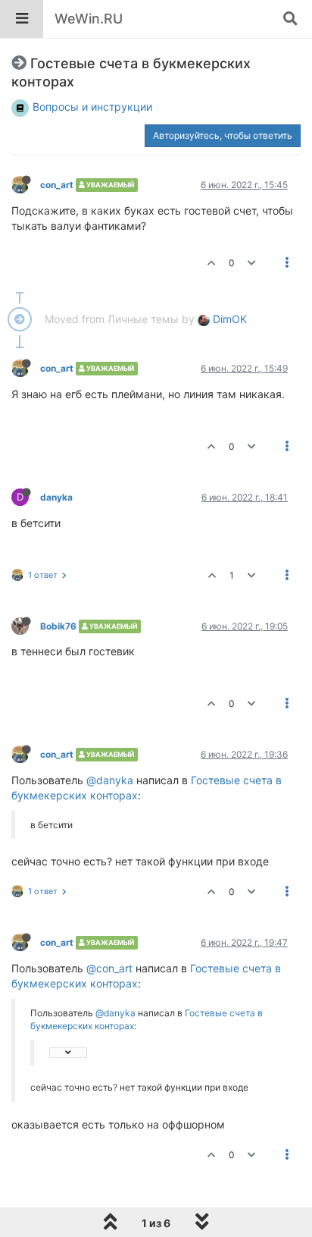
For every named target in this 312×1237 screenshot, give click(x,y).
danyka (56, 497)
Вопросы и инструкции (92, 106)
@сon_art (109, 968)
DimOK (228, 318)
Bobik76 (58, 626)
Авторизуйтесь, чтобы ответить (222, 135)
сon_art (56, 184)
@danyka (109, 780)
